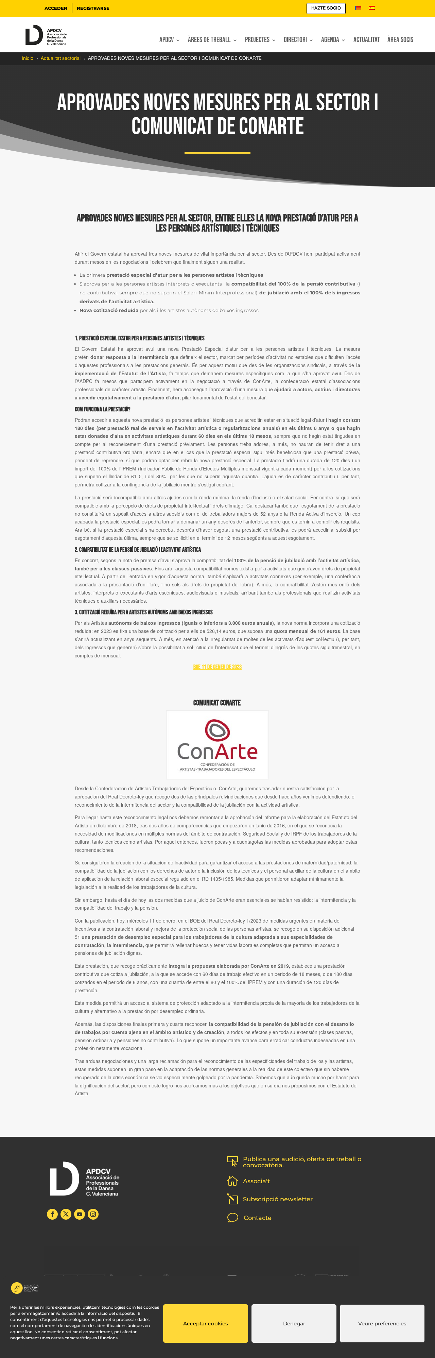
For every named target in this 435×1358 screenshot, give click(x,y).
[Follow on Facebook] (52, 1214)
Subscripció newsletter (278, 1199)
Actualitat (366, 41)
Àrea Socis (400, 41)
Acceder (56, 8)
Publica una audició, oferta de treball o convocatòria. (302, 1162)
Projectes (257, 41)
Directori (295, 41)
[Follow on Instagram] (93, 1214)
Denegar (294, 1323)
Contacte (258, 1218)
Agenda (330, 41)
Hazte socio (326, 8)
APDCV (166, 41)
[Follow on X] (65, 1214)
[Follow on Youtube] (79, 1214)
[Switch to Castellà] (372, 9)
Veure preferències (382, 1323)
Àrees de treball (209, 41)
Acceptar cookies (205, 1323)
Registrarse (93, 8)
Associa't (256, 1181)
